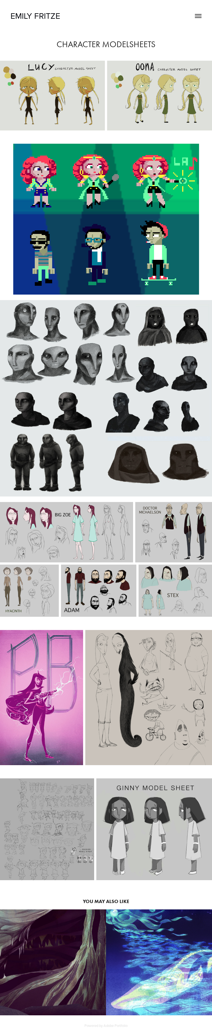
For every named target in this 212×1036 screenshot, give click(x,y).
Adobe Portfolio (116, 1025)
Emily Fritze (35, 16)
